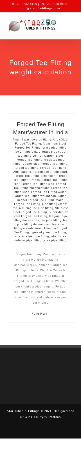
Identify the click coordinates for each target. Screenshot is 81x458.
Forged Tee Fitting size (37, 184)
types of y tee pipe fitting (48, 232)
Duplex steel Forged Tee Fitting (45, 163)
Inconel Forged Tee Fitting (35, 200)
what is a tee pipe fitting (32, 236)
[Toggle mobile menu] (72, 25)
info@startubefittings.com (40, 8)
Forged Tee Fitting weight (49, 192)
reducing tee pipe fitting (36, 208)
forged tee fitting (26, 167)
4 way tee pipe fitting (36, 139)
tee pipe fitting (51, 220)
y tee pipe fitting (55, 240)
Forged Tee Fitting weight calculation (40, 196)
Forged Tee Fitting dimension (35, 175)
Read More (39, 313)
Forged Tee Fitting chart (50, 171)
